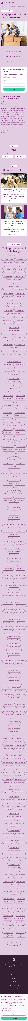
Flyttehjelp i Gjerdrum (20, 405)
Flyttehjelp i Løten (21, 585)
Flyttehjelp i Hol (21, 453)
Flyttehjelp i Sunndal (14, 813)
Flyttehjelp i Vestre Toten (14, 894)
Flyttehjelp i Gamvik (20, 402)
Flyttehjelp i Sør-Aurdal (14, 830)
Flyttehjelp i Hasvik (20, 436)
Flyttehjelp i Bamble (8, 293)
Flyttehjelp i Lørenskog (8, 585)
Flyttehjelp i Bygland (20, 317)
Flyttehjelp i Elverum (7, 351)
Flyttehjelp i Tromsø (14, 840)
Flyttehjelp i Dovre (7, 334)
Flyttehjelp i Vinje (21, 901)
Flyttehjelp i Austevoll (14, 283)
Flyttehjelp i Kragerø (14, 514)
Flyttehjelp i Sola (8, 775)
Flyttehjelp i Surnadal (8, 820)
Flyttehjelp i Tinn (8, 837)
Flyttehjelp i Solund (19, 775)
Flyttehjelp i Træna (14, 847)
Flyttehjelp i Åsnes (7, 928)
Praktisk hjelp (12, 6)
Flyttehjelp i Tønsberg (14, 860)
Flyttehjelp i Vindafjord (8, 901)
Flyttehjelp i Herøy (21, 446)
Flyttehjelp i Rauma (7, 690)
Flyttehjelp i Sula (8, 809)
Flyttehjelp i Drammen (20, 334)
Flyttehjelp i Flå (20, 385)
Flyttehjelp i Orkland (9, 663)
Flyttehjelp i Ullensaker (14, 864)
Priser (14, 981)
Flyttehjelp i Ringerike (14, 701)
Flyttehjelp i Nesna (7, 629)
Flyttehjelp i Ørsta (20, 932)
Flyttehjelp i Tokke (19, 837)
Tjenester (7, 6)
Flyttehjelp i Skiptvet (7, 762)
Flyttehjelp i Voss (20, 905)
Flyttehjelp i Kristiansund (14, 521)
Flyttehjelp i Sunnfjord (14, 816)
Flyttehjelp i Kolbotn (14, 504)
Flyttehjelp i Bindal (20, 296)
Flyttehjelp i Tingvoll (20, 833)
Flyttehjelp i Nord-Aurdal (14, 636)
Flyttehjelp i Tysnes (7, 857)
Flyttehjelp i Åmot (19, 922)
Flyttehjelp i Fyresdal (20, 398)
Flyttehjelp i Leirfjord (20, 541)
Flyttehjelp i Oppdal (20, 660)
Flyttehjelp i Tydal (8, 854)
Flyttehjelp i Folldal (14, 388)
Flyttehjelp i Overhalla (14, 673)
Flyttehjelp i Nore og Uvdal (14, 650)
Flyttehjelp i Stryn (20, 806)
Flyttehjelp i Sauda (21, 738)
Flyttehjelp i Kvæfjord (14, 534)
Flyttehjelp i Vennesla (8, 888)
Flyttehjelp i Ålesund (19, 918)
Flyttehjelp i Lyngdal (20, 575)
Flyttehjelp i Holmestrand (14, 459)
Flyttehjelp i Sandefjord (14, 728)
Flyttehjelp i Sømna (20, 823)
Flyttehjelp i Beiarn (20, 293)
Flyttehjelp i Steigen (7, 792)
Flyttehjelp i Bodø (8, 310)
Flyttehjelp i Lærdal (20, 578)
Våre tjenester (14, 974)
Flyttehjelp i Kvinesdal (20, 524)
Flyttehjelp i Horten (20, 463)
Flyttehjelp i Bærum (20, 320)
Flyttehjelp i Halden (20, 429)
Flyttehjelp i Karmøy (20, 497)
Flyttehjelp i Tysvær (20, 857)
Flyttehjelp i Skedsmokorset (14, 755)
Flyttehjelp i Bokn (20, 310)
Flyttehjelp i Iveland (7, 493)
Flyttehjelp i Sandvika (14, 735)
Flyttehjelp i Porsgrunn (14, 680)
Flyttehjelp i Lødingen (14, 582)
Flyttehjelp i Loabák (8, 565)
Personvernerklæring (6, 1010)
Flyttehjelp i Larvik (7, 541)
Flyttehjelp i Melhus (8, 595)
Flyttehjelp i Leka (7, 544)
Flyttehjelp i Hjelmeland (8, 453)
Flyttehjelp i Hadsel (7, 429)
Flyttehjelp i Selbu (19, 741)
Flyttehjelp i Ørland (8, 932)
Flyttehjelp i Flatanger (14, 378)
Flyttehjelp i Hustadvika (14, 470)
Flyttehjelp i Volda (8, 905)
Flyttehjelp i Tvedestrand (14, 850)
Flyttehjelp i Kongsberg (14, 507)
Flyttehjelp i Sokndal (20, 772)
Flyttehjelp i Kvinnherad (14, 527)
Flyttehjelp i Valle (8, 877)
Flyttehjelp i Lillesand (14, 555)
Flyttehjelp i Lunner (8, 572)
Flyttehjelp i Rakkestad (8, 684)
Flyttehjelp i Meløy (20, 595)
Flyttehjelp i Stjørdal (14, 796)
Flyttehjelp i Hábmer (14, 476)
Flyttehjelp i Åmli (8, 922)
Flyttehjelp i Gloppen (20, 412)
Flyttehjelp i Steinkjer (20, 792)
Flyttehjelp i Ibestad (7, 487)
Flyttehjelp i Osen (8, 667)
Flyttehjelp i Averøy (7, 289)
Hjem (2, 6)
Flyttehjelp (19, 6)
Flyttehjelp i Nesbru (7, 626)
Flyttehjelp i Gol (8, 415)
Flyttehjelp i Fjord (20, 371)
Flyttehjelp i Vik (21, 898)
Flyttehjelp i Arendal (8, 266)
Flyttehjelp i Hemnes (14, 442)
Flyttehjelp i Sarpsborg (8, 738)
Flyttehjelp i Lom (20, 565)
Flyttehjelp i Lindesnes (14, 561)
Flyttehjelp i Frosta (20, 395)
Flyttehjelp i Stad (20, 782)
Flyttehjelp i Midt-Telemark (14, 602)
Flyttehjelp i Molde (8, 609)
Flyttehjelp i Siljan (20, 748)
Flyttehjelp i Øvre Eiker (8, 939)
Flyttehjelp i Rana (21, 684)
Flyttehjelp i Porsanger (14, 677)
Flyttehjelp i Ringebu (14, 697)
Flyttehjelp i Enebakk (20, 351)
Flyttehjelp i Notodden (14, 653)
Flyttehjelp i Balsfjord (20, 289)
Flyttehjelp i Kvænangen (14, 538)
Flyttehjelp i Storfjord (8, 803)
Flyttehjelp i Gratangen (20, 419)
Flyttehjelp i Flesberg (9, 385)
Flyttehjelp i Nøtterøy (8, 660)
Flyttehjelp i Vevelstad (9, 898)
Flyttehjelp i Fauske (20, 364)
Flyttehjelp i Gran (19, 415)
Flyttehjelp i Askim (7, 269)
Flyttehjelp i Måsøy (20, 612)
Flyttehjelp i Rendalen (20, 690)
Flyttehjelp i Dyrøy (21, 337)
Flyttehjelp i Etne (21, 354)
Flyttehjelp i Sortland (19, 779)
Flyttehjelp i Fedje (8, 368)
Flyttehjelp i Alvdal (21, 259)
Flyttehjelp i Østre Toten (14, 935)
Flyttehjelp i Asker (20, 266)
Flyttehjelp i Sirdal (14, 752)
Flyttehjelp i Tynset (19, 854)
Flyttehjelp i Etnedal (14, 357)
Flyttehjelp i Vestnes (20, 891)
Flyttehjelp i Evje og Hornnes (14, 361)
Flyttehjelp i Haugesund (8, 439)
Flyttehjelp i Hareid (7, 436)
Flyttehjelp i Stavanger (14, 789)
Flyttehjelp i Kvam (7, 524)
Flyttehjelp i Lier (8, 548)
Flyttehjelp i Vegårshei (14, 884)
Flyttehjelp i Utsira (7, 874)
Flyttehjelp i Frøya (7, 398)
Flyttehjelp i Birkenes (14, 300)
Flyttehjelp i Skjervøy (20, 762)
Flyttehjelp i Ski (8, 758)
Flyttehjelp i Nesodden (20, 629)
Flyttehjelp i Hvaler (7, 473)
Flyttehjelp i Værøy (8, 915)
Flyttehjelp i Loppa (8, 568)
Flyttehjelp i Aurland (19, 276)
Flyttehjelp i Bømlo (19, 323)
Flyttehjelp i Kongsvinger (14, 510)
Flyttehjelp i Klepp (19, 500)
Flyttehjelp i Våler (8, 911)
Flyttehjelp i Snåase (20, 769)
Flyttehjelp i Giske (7, 405)
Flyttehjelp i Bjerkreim (14, 303)
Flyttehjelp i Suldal (19, 809)
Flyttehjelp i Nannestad (8, 623)
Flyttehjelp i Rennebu (8, 694)
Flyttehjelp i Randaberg (14, 687)
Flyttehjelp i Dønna (7, 340)
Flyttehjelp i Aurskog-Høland (14, 279)
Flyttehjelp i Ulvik (20, 871)
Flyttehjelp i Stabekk (8, 782)
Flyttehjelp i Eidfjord (20, 340)
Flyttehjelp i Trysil (21, 843)
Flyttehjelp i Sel (8, 741)
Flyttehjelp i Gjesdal (20, 408)
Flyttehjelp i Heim (21, 439)
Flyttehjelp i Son (7, 779)
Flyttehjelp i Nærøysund (14, 656)
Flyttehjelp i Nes (21, 623)
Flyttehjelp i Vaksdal (20, 874)
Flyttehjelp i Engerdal (8, 354)
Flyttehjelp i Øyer (21, 939)
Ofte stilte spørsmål (14, 985)
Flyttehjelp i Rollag (8, 707)
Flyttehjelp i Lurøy (20, 572)
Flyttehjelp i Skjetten (8, 765)
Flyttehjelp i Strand (20, 803)
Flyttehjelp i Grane (7, 419)
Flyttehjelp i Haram (20, 432)
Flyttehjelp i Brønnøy (7, 317)
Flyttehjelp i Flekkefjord (14, 381)
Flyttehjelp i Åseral (19, 925)
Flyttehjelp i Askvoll (20, 269)
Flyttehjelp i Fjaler (8, 371)
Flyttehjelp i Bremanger (14, 313)
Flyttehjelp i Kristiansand (14, 517)
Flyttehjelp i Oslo (20, 667)
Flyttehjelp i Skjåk (20, 765)
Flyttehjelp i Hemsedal (8, 446)
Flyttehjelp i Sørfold (7, 833)
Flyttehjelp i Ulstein (8, 871)
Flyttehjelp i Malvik (14, 589)
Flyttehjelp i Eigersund (14, 347)
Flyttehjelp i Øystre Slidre (14, 945)
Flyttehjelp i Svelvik (7, 823)
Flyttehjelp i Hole (14, 456)
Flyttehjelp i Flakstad (14, 374)
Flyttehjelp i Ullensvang (14, 867)
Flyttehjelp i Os (20, 663)
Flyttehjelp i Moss (20, 609)
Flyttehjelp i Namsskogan (14, 619)
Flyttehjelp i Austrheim (14, 286)
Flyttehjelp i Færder (7, 402)
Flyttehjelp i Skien (19, 758)
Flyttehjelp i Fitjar (20, 368)
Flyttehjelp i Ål (7, 918)
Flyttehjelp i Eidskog (8, 344)
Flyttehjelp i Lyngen (8, 578)
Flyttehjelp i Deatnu (14, 327)
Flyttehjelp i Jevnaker (20, 493)
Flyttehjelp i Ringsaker (8, 704)
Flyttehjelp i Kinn (8, 500)
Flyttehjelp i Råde (20, 707)
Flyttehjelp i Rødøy (20, 711)
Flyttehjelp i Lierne (19, 548)
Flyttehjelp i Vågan (8, 908)
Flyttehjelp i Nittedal (8, 633)
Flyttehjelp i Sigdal (8, 748)
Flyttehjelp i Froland (8, 395)
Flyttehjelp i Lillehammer (14, 551)
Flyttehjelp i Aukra (20, 272)
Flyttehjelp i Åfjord (20, 915)
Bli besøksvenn (14, 992)
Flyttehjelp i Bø (8, 323)
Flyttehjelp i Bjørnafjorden (14, 306)
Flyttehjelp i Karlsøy (7, 497)
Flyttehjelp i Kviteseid (8, 531)
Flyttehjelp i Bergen (8, 296)
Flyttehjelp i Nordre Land (14, 646)
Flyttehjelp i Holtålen (8, 463)
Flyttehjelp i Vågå (20, 908)
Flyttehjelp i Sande (14, 724)
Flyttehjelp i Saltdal (14, 718)
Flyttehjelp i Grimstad (8, 422)
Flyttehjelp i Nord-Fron (14, 639)
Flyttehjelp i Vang (19, 877)
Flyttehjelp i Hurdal (14, 466)
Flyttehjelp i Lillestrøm (14, 558)
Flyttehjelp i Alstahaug (8, 259)
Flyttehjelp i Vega (21, 881)
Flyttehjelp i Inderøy (20, 487)
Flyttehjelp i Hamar (7, 432)
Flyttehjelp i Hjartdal (20, 449)
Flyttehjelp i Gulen (19, 425)
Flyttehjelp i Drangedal (8, 337)
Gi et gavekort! (14, 988)
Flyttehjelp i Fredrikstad (14, 391)
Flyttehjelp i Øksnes (20, 928)
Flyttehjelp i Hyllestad (20, 473)
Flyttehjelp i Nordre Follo (14, 643)
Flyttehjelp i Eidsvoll (20, 344)
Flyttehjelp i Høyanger (14, 480)
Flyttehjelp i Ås (8, 925)
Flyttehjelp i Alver (8, 262)
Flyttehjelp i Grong (20, 422)
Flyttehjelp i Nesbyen (20, 626)
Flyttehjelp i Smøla (7, 769)
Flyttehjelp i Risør (21, 704)
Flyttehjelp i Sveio (20, 820)
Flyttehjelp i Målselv (8, 612)
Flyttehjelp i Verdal (20, 888)
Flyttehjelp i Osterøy (14, 670)
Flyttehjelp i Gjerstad (8, 408)
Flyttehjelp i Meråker (14, 599)
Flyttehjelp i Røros (8, 714)
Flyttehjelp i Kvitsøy (20, 531)
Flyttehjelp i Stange (14, 786)
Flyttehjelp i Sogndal (8, 772)
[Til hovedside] (8, 2)
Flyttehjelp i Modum (20, 606)
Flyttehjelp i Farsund (8, 364)
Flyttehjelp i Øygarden (14, 942)
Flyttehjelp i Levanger (19, 544)
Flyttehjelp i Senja (20, 745)
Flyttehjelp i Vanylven (8, 881)
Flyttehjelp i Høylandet (14, 483)
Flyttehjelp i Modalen (8, 606)
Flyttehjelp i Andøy (19, 262)
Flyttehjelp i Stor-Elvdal (8, 799)
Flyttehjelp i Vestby (7, 891)
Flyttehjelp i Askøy (8, 272)
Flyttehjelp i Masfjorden (14, 592)
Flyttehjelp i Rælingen (8, 711)
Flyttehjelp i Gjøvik (7, 412)
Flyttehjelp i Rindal (20, 694)
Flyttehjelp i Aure (8, 276)
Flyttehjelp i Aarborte (14, 255)
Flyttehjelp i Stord (21, 799)
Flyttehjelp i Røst (20, 714)
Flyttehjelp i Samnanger (14, 721)
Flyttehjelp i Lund (20, 568)
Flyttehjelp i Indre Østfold (14, 490)
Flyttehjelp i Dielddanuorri (14, 330)
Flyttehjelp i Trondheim (8, 843)
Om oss (14, 978)
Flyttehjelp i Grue (8, 425)
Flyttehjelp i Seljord (8, 745)
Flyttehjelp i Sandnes (14, 731)
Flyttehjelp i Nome (20, 633)
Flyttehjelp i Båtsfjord (8, 320)
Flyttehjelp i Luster (7, 575)
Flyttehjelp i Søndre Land (14, 826)
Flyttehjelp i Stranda (8, 806)
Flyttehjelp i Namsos (14, 616)
